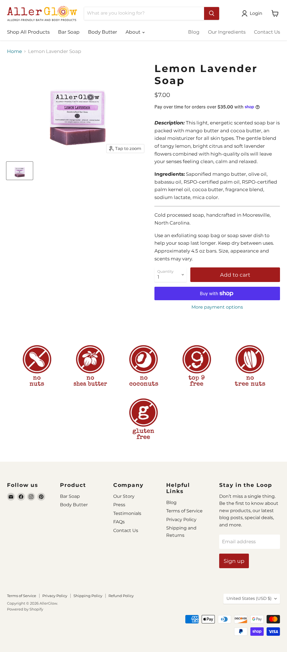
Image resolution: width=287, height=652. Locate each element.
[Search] (211, 13)
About (134, 32)
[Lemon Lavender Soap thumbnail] (19, 171)
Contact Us (267, 32)
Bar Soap (69, 32)
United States (249, 598)
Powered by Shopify (25, 609)
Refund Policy (121, 595)
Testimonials (127, 513)
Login (256, 13)
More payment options (217, 307)
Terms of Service (184, 511)
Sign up (234, 561)
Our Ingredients (227, 32)
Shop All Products (28, 32)
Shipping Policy (87, 595)
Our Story (124, 496)
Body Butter (102, 32)
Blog (194, 32)
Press (119, 504)
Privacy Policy (181, 519)
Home (14, 51)
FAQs (119, 521)
